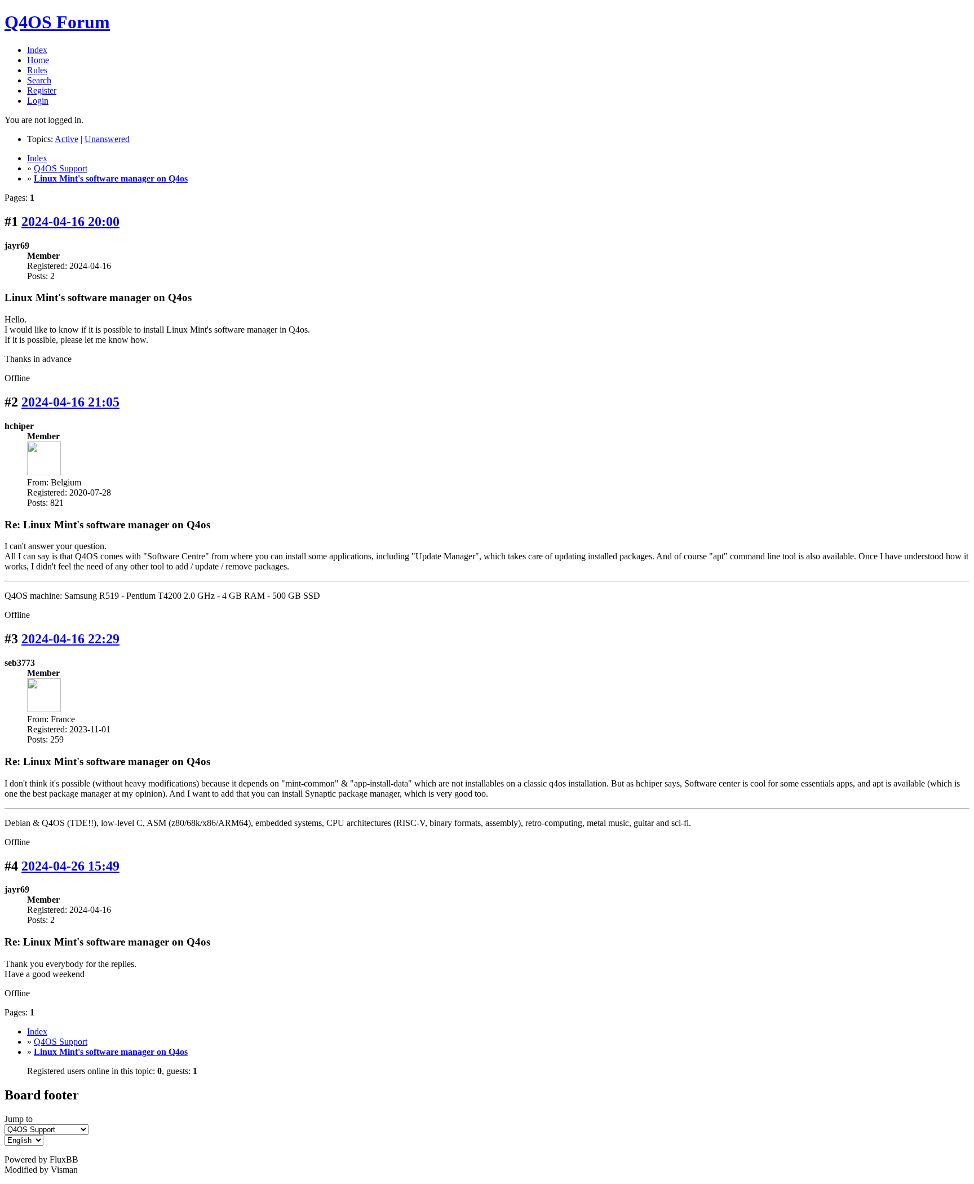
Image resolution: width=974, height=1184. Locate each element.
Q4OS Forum (57, 22)
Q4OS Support (60, 168)
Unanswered (107, 139)
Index (37, 50)
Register (41, 90)
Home (38, 60)
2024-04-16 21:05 (70, 402)
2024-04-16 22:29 (70, 638)
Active (66, 139)
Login (37, 100)
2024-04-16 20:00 (70, 221)
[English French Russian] (24, 1140)
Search (39, 80)
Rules (37, 70)
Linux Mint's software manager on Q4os (111, 178)
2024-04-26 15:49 (70, 866)
